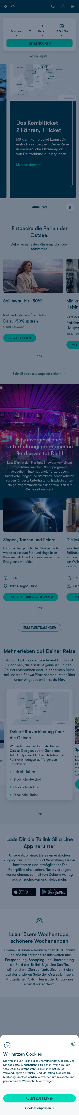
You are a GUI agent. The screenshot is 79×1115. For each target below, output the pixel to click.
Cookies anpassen (38, 1108)
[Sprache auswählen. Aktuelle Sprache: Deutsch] (73, 1043)
